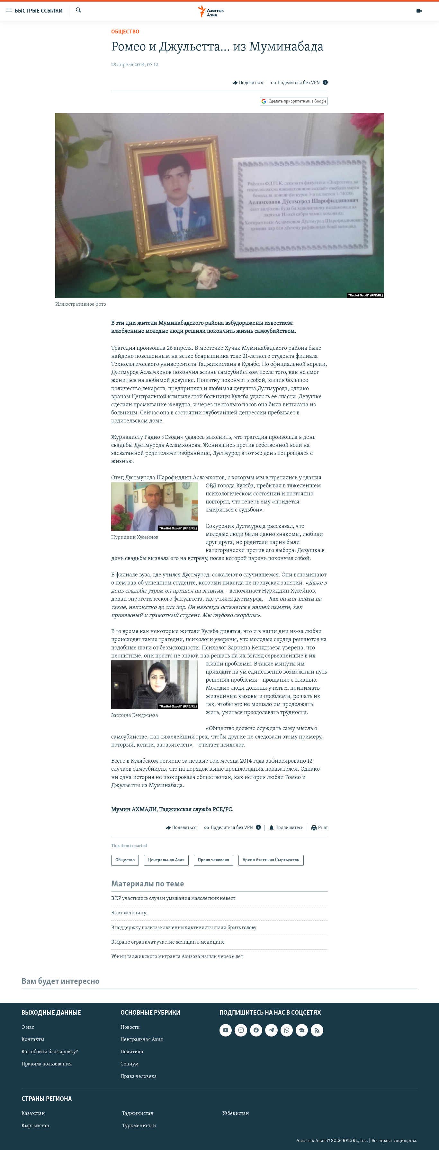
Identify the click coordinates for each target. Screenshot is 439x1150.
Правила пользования (47, 1064)
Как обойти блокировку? (50, 1052)
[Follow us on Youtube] (226, 1030)
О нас (28, 1027)
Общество (125, 32)
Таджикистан (138, 1113)
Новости (130, 1027)
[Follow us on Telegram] (271, 1030)
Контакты (33, 1039)
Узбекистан (235, 1113)
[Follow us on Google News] (302, 1030)
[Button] (248, 83)
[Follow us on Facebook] (256, 1030)
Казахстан (33, 1113)
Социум (130, 1064)
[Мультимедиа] (419, 10)
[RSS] (317, 1030)
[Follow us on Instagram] (241, 1030)
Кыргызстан (35, 1125)
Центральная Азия (142, 1039)
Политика (132, 1052)
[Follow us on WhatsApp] (287, 1030)
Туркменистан (139, 1125)
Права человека (139, 1076)
